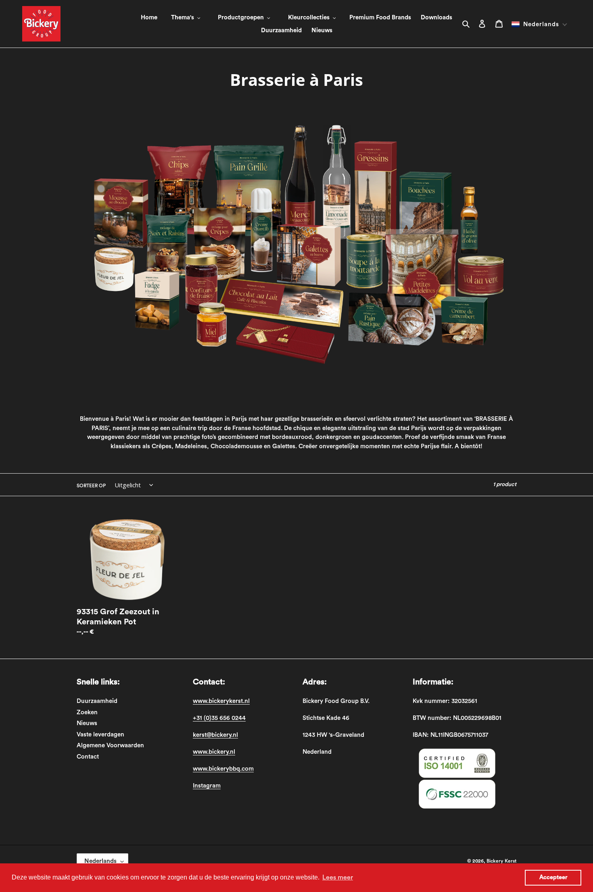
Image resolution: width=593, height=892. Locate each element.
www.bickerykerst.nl (221, 701)
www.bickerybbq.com (223, 769)
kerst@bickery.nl (215, 735)
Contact (88, 757)
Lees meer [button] (337, 877)
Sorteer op (91, 485)
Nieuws (87, 723)
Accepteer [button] (553, 877)
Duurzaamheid (97, 701)
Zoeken (87, 712)
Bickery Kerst (501, 861)
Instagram (207, 786)
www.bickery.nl (214, 752)
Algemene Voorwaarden (110, 745)
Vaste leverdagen (100, 735)
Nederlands (100, 861)
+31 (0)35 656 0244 (219, 718)
